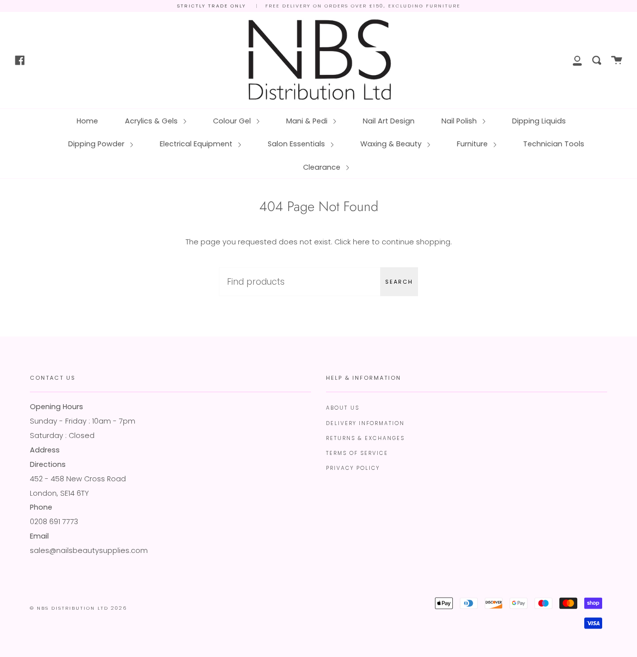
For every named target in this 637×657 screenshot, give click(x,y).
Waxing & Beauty (392, 144)
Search (399, 282)
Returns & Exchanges (365, 438)
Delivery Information (365, 423)
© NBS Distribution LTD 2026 (78, 608)
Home (87, 121)
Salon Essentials (297, 144)
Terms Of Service (357, 453)
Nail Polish (460, 121)
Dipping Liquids (539, 121)
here (361, 242)
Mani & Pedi (307, 121)
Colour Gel (233, 121)
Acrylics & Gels (152, 121)
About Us (342, 408)
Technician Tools (553, 144)
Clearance (322, 167)
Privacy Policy (353, 468)
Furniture (473, 144)
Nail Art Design (389, 121)
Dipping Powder (97, 144)
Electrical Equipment (197, 144)
